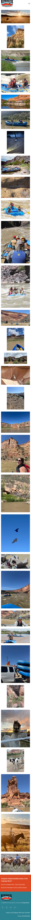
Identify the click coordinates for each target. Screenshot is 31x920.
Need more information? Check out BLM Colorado (14, 887)
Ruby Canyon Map (20, 884)
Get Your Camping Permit (7, 884)
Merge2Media (25, 902)
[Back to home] (7, 3)
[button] (29, 3)
